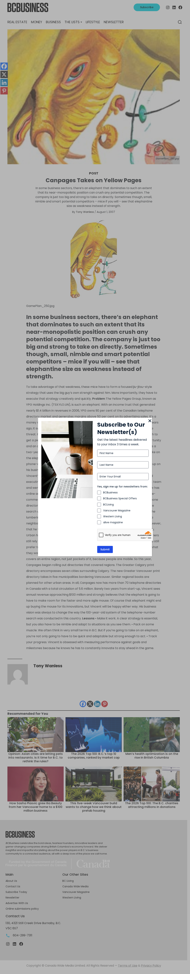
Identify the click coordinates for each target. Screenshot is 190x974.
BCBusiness (110, 492)
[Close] (150, 421)
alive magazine (113, 522)
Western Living (112, 516)
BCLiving (108, 504)
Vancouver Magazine (116, 510)
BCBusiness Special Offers (120, 498)
